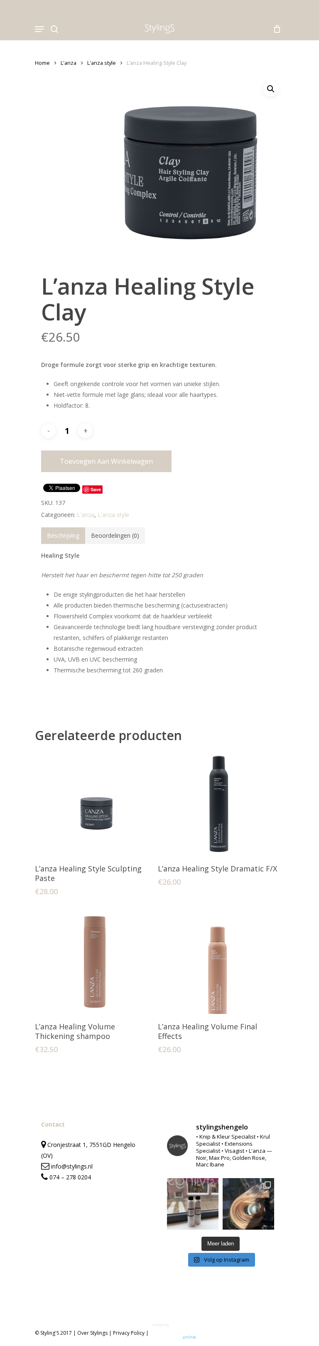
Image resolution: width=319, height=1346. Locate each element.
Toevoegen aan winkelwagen (106, 461)
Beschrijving (63, 535)
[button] (270, 88)
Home (42, 62)
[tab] (63, 535)
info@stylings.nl (72, 1166)
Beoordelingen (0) (115, 535)
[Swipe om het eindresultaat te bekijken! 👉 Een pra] (248, 1204)
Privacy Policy (129, 1332)
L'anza (68, 62)
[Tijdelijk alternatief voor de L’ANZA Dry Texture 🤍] (192, 1204)
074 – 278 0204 (70, 1177)
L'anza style (101, 62)
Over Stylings (92, 1332)
